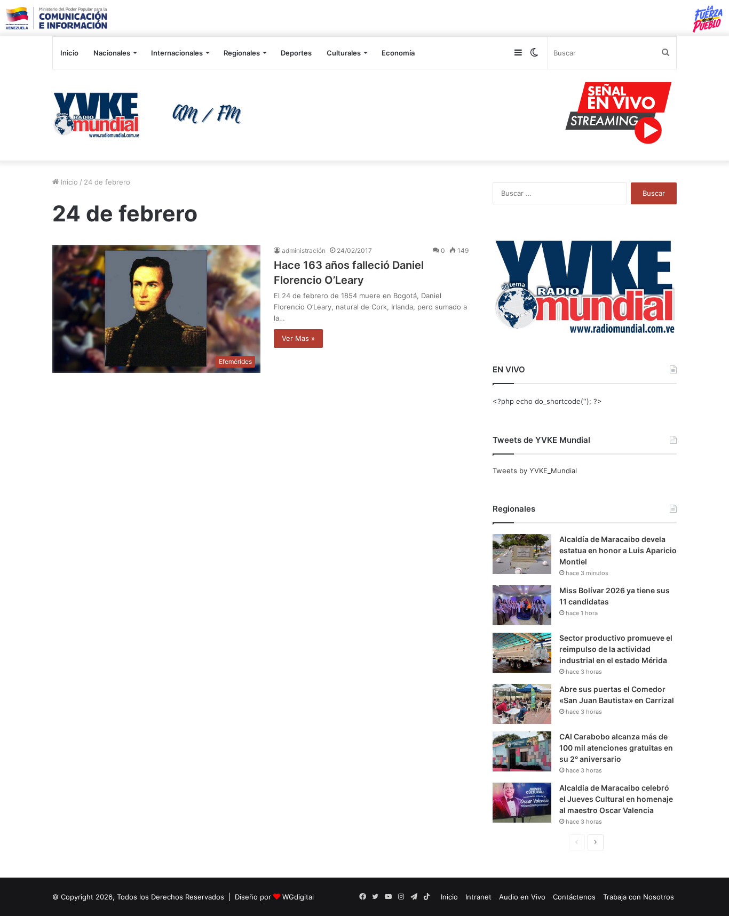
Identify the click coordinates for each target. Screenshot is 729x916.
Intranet (478, 897)
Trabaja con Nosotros (638, 897)
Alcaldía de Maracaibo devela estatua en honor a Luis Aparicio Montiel (618, 550)
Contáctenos (574, 897)
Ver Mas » (298, 338)
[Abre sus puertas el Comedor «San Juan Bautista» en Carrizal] (522, 704)
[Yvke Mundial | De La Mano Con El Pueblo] (151, 115)
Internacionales (177, 53)
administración (304, 250)
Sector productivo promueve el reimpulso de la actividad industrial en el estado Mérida (615, 649)
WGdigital (298, 897)
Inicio (69, 53)
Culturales (344, 53)
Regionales (242, 53)
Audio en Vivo (522, 897)
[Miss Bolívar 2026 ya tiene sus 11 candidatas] (522, 605)
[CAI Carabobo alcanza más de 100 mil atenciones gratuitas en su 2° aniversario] (522, 751)
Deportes (296, 53)
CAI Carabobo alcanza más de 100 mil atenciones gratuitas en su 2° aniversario (616, 747)
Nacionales (111, 53)
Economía (398, 53)
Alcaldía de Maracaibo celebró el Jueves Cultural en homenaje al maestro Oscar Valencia (616, 799)
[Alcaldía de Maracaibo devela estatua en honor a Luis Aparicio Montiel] (522, 554)
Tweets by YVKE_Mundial (535, 470)
